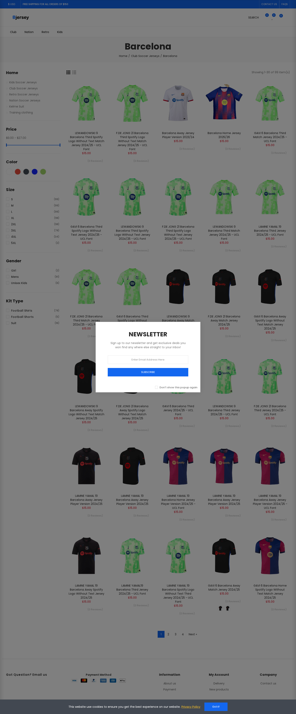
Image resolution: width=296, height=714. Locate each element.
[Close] (204, 317)
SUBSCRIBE (148, 372)
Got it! (216, 707)
